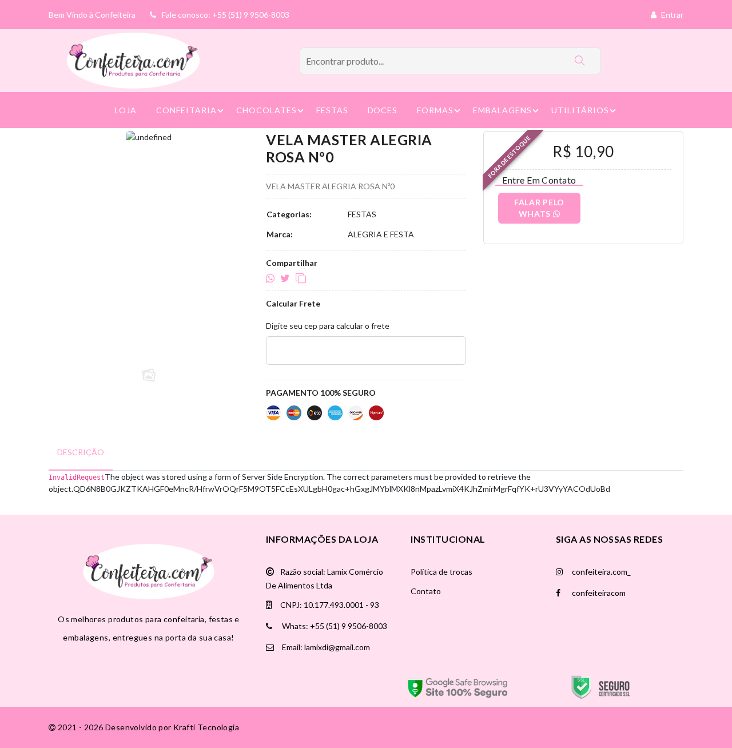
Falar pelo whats (539, 207)
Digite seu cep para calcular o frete (327, 326)
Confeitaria (186, 110)
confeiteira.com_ (600, 571)
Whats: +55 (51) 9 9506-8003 (333, 626)
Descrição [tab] (80, 452)
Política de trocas (441, 571)
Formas (435, 110)
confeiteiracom (598, 593)
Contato (426, 591)
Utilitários (580, 110)
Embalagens (502, 110)
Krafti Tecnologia (206, 727)
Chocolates (266, 110)
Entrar (671, 14)
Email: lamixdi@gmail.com (325, 647)
